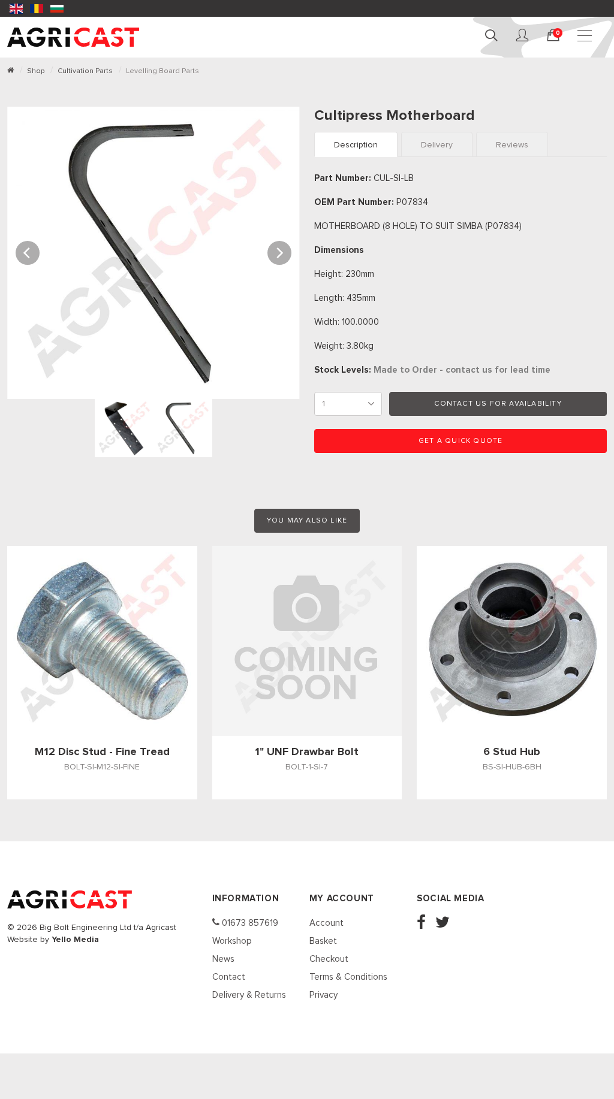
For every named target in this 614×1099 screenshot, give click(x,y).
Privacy (323, 995)
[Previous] (28, 253)
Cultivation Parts (85, 71)
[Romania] (37, 8)
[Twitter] (446, 923)
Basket (323, 941)
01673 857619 (248, 923)
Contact (228, 977)
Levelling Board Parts (162, 71)
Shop (35, 71)
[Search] (492, 36)
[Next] (279, 253)
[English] (16, 8)
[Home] (10, 71)
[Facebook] (425, 923)
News (223, 959)
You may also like (307, 520)
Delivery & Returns (249, 995)
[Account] (524, 36)
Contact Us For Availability (497, 403)
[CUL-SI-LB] (153, 251)
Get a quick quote (460, 441)
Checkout (328, 959)
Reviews (512, 145)
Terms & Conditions (348, 977)
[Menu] (586, 36)
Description (356, 145)
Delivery (437, 145)
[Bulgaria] (57, 8)
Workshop (232, 941)
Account (326, 923)
